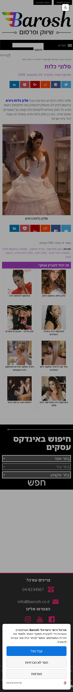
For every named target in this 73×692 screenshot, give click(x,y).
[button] (65, 7)
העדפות (36, 674)
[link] (65, 683)
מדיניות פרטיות (14, 682)
